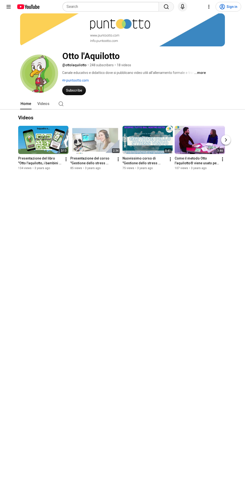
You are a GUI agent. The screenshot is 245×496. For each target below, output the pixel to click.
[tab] (26, 104)
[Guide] (8, 7)
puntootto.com (77, 80)
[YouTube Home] (28, 6)
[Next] (226, 140)
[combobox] (112, 7)
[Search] (166, 6)
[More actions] (66, 159)
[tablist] (122, 104)
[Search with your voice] (182, 6)
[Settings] (209, 7)
